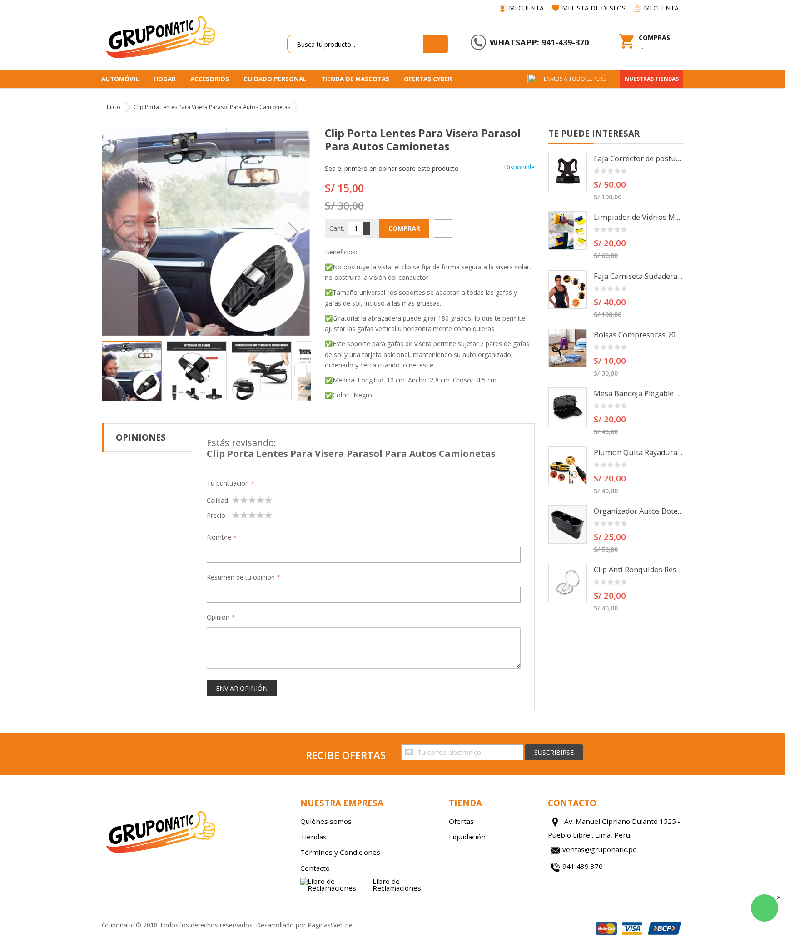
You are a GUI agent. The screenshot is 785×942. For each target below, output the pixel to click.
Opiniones (141, 437)
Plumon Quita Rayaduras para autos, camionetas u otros (639, 452)
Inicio (113, 107)
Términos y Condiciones (340, 852)
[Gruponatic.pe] (160, 35)
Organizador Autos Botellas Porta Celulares (639, 511)
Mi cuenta (526, 8)
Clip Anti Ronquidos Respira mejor (639, 570)
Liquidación (467, 836)
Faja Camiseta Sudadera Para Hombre (639, 276)
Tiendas (313, 836)
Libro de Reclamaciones (397, 884)
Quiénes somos (326, 821)
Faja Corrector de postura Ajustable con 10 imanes (639, 159)
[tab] (147, 437)
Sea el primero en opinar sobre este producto (392, 168)
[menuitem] (123, 79)
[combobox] (355, 44)
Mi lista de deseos (594, 8)
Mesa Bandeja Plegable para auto (639, 393)
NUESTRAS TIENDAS (652, 78)
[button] (120, 231)
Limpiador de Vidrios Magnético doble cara (639, 217)
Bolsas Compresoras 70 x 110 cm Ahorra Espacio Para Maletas (639, 335)
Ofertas (461, 821)
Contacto (315, 868)
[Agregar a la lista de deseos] (443, 228)
